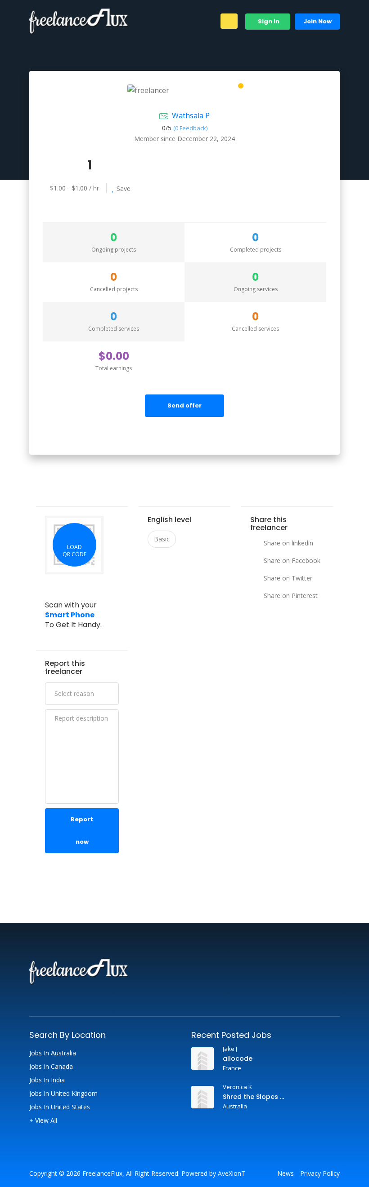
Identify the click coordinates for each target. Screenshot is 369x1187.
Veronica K (237, 1086)
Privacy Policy (320, 1173)
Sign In (267, 21)
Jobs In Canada (51, 1066)
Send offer (184, 405)
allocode (237, 1058)
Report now (82, 830)
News (285, 1173)
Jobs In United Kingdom (63, 1093)
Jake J (230, 1048)
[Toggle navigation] (229, 21)
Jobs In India (47, 1080)
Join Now (317, 21)
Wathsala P (191, 115)
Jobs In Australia (52, 1053)
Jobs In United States (59, 1107)
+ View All (43, 1120)
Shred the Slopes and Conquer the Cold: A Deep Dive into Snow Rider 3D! (255, 1097)
